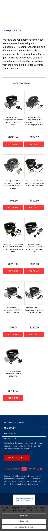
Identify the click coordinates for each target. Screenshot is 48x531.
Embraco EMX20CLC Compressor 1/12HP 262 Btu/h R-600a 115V (34, 310)
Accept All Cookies (24, 526)
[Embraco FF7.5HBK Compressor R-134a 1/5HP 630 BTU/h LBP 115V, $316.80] (34, 229)
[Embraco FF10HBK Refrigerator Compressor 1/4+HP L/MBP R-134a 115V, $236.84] (13, 102)
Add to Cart (13, 144)
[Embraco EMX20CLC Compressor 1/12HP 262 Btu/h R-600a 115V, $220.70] (34, 293)
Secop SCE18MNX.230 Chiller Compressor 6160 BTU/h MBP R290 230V (34, 183)
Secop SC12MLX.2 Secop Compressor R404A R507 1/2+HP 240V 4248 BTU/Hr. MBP (13, 248)
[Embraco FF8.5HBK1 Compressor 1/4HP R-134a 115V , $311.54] (13, 356)
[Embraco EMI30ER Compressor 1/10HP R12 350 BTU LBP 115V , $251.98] (13, 293)
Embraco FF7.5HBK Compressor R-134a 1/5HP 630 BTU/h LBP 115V (34, 248)
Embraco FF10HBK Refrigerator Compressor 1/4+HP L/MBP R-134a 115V (13, 121)
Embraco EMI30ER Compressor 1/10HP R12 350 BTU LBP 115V (13, 310)
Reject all (24, 521)
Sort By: (15, 83)
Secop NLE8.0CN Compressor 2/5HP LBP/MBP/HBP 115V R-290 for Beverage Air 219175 (34, 121)
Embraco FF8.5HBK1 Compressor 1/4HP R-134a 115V (13, 373)
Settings (24, 515)
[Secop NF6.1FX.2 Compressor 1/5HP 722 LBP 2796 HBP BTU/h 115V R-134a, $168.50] (13, 166)
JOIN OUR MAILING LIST (17, 458)
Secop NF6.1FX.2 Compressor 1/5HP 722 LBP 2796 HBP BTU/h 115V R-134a (13, 184)
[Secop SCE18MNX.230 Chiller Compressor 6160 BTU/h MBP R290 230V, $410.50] (34, 166)
